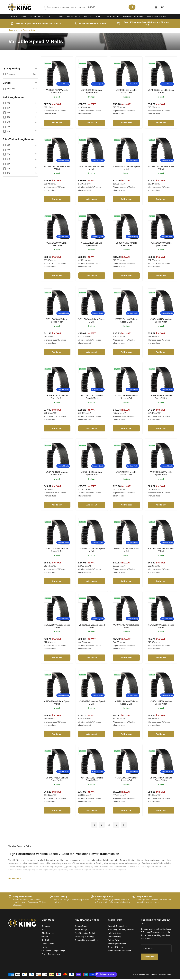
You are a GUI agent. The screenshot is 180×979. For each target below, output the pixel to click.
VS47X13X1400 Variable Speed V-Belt (161, 779)
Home (10, 30)
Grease (50, 17)
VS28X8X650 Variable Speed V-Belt (57, 167)
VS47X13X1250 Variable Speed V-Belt (91, 779)
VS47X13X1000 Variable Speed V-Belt (126, 702)
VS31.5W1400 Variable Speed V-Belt (126, 244)
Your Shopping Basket (85, 933)
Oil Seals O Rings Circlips (53, 950)
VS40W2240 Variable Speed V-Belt (92, 702)
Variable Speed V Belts (25, 30)
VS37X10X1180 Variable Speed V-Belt (126, 320)
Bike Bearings (36, 17)
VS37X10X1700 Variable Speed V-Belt (57, 473)
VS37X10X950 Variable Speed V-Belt (57, 549)
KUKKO (60, 17)
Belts (23, 17)
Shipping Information (117, 943)
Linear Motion (73, 17)
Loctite (87, 17)
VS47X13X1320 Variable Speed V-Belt (126, 779)
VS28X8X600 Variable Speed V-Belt (161, 91)
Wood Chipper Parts (156, 17)
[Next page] (124, 825)
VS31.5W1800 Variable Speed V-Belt (57, 320)
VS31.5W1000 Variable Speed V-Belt (57, 244)
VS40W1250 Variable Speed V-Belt (161, 549)
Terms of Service (115, 947)
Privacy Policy (114, 936)
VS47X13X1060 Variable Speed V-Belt (161, 702)
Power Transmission (133, 17)
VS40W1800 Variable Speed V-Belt (161, 626)
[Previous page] (94, 825)
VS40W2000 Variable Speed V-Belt (57, 702)
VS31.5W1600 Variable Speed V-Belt (161, 244)
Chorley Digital (166, 974)
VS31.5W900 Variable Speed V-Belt (91, 320)
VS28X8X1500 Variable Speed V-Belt (126, 91)
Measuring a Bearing (84, 936)
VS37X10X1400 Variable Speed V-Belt (91, 396)
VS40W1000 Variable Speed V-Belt (92, 549)
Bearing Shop (81, 926)
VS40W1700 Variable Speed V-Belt (126, 626)
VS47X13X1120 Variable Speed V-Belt (57, 779)
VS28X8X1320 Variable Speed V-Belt (57, 91)
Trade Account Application (119, 950)
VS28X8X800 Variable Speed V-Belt (126, 167)
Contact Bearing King (117, 926)
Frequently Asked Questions (121, 929)
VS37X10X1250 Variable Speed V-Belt (161, 320)
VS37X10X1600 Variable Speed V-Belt (161, 396)
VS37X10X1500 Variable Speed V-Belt (126, 396)
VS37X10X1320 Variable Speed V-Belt (57, 396)
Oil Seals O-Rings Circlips (107, 17)
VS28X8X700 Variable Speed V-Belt (91, 167)
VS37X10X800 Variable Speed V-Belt (126, 473)
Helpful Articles (114, 933)
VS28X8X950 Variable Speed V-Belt (161, 167)
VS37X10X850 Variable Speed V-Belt (161, 473)
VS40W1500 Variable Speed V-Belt (57, 626)
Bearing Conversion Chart (86, 940)
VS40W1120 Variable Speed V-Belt (126, 549)
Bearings (12, 17)
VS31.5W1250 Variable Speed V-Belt (91, 244)
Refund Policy (114, 940)
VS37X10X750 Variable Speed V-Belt (91, 473)
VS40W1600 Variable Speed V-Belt (92, 626)
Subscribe (149, 956)
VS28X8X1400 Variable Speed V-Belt (91, 91)
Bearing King (144, 974)
